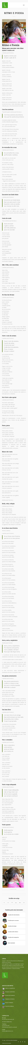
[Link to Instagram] (20, 1042)
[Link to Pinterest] (23, 1042)
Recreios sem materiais (10, 995)
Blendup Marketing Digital (12, 1040)
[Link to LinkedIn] (25, 1042)
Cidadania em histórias (9, 999)
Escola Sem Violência (9, 1006)
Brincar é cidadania (9, 1002)
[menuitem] (23, 5)
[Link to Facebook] (18, 1042)
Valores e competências (10, 988)
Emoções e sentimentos (10, 991)
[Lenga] (11, 5)
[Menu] (23, 5)
